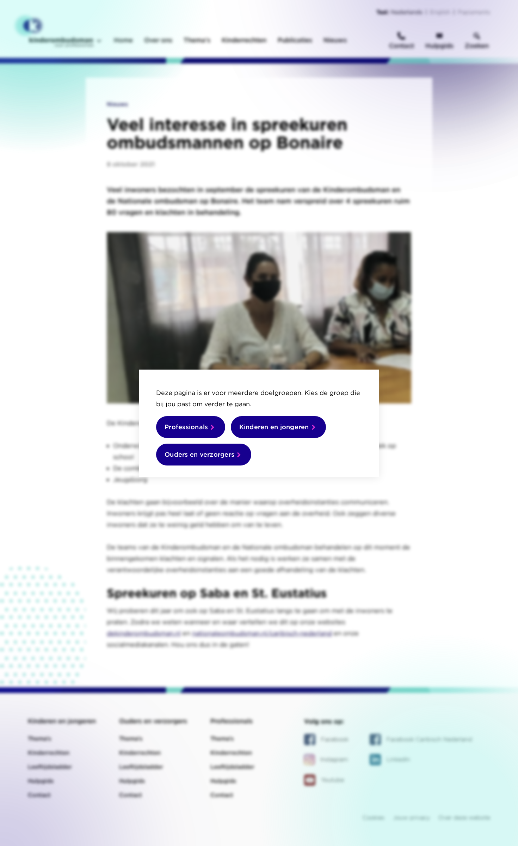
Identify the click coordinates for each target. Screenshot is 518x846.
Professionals (186, 427)
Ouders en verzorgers (199, 454)
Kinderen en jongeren (274, 427)
